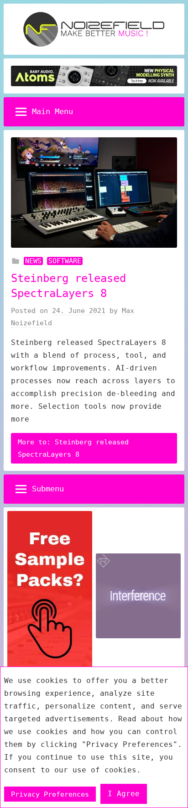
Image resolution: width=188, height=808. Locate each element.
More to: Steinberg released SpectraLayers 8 (73, 448)
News (33, 261)
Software (64, 261)
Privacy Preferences (50, 794)
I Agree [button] (124, 793)
